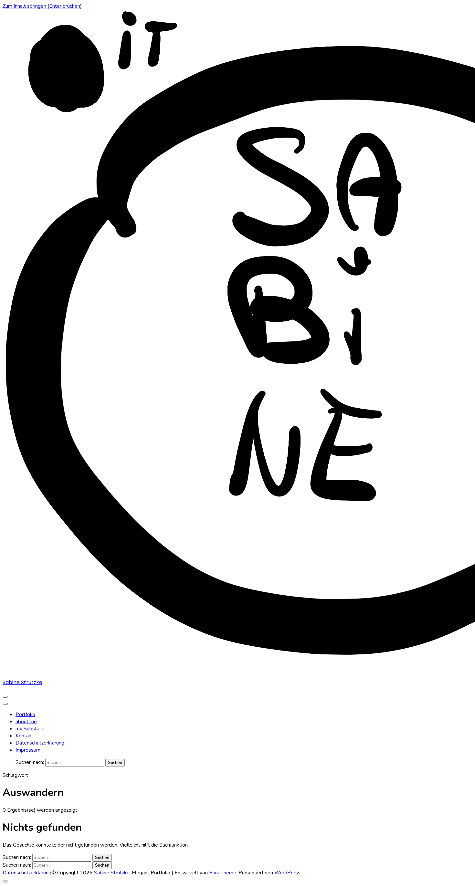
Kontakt (24, 735)
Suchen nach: (30, 762)
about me (26, 721)
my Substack (30, 728)
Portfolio (25, 714)
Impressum (28, 750)
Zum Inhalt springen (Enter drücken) (42, 6)
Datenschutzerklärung (40, 742)
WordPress (287, 872)
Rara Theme (222, 872)
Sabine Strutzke (22, 682)
